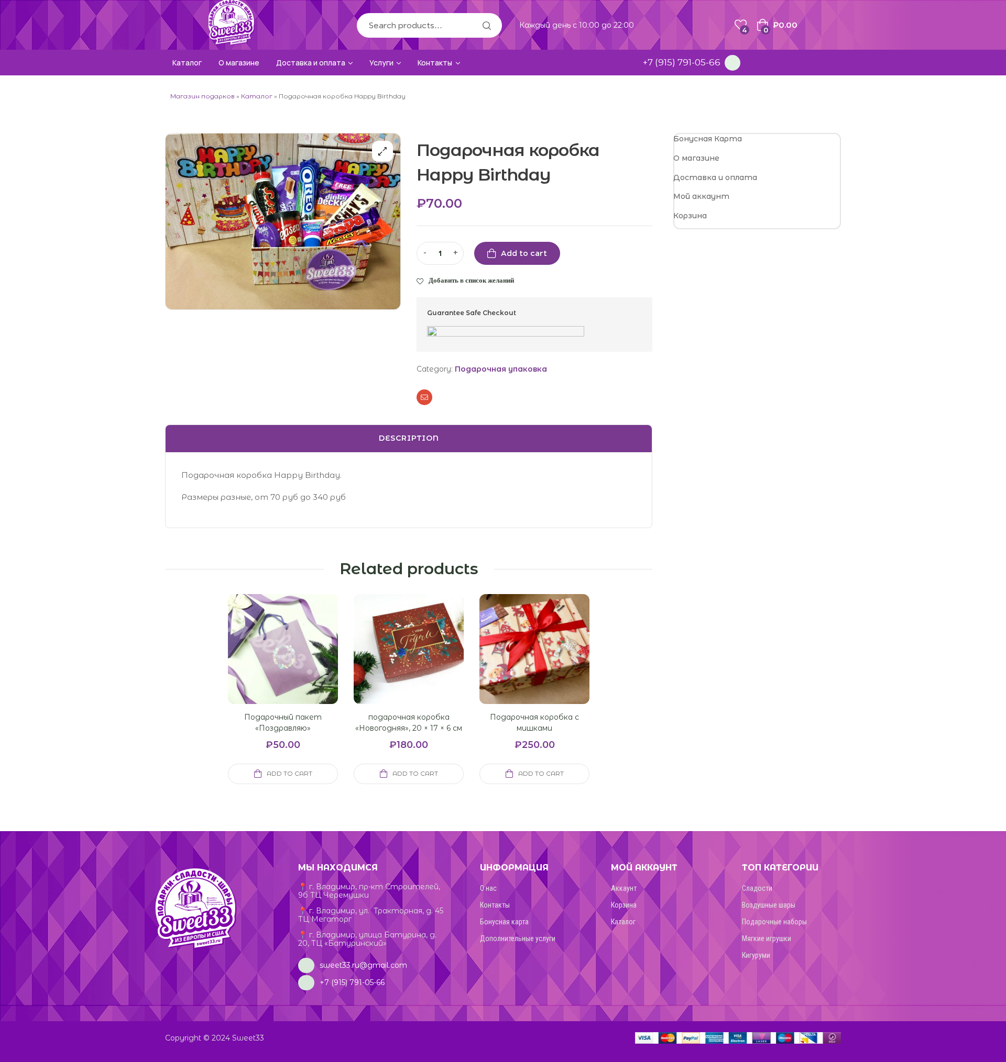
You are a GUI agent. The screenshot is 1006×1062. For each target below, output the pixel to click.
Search (486, 25)
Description (409, 438)
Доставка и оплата (715, 177)
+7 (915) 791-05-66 (681, 62)
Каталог (256, 96)
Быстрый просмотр (270, 661)
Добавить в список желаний (471, 280)
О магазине (696, 158)
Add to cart (524, 253)
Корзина (690, 215)
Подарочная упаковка (501, 369)
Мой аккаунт (701, 196)
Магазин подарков (202, 96)
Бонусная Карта (707, 138)
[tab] (409, 438)
